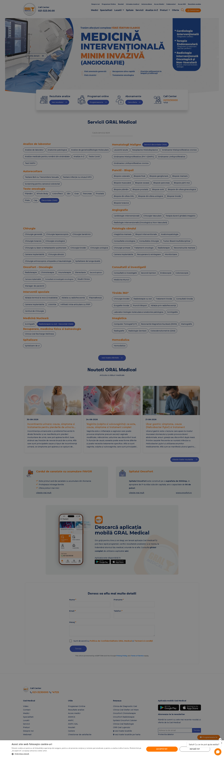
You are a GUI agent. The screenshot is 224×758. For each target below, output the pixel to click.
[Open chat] (217, 751)
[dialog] (112, 749)
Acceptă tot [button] (161, 749)
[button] (76, 754)
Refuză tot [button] (195, 749)
